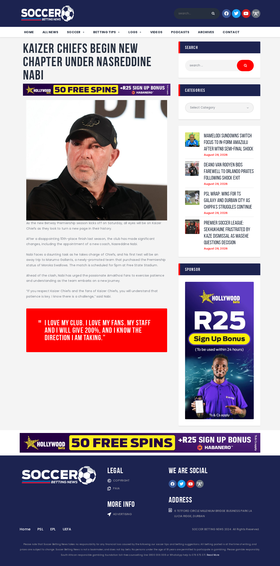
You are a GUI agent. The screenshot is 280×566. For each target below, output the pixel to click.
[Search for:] (219, 65)
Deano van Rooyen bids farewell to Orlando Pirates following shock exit (229, 171)
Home (29, 32)
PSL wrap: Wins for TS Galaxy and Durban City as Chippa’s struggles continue (228, 200)
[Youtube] (246, 13)
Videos (156, 32)
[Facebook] (226, 13)
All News (50, 32)
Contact (231, 32)
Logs (132, 32)
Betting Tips (104, 32)
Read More (213, 555)
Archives (206, 32)
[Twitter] (236, 13)
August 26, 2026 (216, 155)
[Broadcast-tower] (256, 13)
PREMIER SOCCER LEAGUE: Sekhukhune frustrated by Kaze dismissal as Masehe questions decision (227, 232)
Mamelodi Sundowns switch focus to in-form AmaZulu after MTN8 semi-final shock (228, 142)
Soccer (73, 32)
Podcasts (180, 32)
